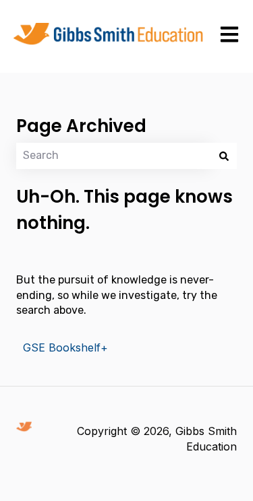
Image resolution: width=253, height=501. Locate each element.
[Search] (224, 155)
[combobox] (113, 155)
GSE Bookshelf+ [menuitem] (65, 347)
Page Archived (81, 126)
